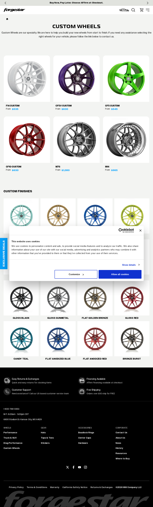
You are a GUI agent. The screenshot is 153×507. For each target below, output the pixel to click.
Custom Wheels (12, 448)
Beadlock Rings (86, 432)
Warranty (54, 487)
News (118, 443)
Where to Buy (123, 458)
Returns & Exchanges (102, 487)
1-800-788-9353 (11, 409)
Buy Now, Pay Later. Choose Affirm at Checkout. (76, 2)
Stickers (45, 443)
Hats (43, 432)
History (119, 448)
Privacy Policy (16, 487)
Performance (10, 432)
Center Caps (84, 438)
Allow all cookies (120, 274)
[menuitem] (124, 10)
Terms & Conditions (37, 487)
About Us (120, 438)
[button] (3, 253)
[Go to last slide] (5, 3)
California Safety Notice (75, 487)
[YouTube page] (79, 467)
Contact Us (121, 432)
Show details (129, 264)
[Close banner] (140, 230)
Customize (74, 274)
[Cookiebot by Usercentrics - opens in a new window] (121, 230)
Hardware (83, 443)
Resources (121, 453)
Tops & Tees (47, 438)
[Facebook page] (73, 467)
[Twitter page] (67, 467)
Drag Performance (13, 443)
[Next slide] (147, 3)
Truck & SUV (10, 438)
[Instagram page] (85, 467)
